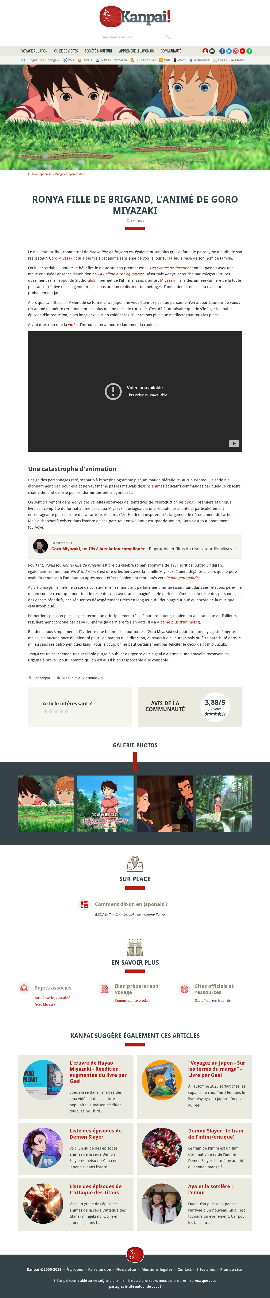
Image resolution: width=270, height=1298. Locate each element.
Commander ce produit (132, 1000)
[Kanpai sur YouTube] (242, 51)
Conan (190, 502)
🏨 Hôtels (84, 60)
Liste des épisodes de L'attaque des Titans (96, 1190)
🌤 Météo (237, 60)
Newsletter (126, 1269)
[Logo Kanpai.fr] (135, 16)
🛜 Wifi (164, 60)
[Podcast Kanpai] (249, 51)
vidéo (73, 324)
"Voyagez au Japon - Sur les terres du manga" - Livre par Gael (216, 1069)
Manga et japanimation (70, 174)
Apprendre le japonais (136, 51)
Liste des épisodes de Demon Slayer (96, 1134)
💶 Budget (29, 60)
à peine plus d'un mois (177, 622)
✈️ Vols (68, 60)
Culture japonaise (39, 174)
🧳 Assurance (199, 60)
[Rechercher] (168, 37)
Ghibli (92, 280)
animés (158, 486)
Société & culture (98, 51)
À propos (75, 1269)
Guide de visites (66, 51)
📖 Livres (220, 60)
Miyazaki (167, 280)
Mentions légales (157, 1269)
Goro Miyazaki (61, 258)
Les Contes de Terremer (170, 267)
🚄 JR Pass (103, 60)
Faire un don (99, 1269)
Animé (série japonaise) (52, 997)
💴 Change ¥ (49, 60)
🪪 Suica (120, 60)
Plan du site (231, 1269)
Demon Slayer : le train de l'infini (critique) (215, 1134)
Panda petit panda (182, 577)
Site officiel (203, 1000)
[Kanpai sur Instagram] (236, 51)
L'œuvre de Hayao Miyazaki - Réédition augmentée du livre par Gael (98, 1072)
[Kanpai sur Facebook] (222, 51)
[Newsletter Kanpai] (212, 51)
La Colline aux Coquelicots (120, 273)
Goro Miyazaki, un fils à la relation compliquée (99, 548)
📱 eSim (179, 60)
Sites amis (206, 1269)
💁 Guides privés (143, 60)
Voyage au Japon (34, 51)
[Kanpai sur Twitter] (229, 51)
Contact (185, 1269)
